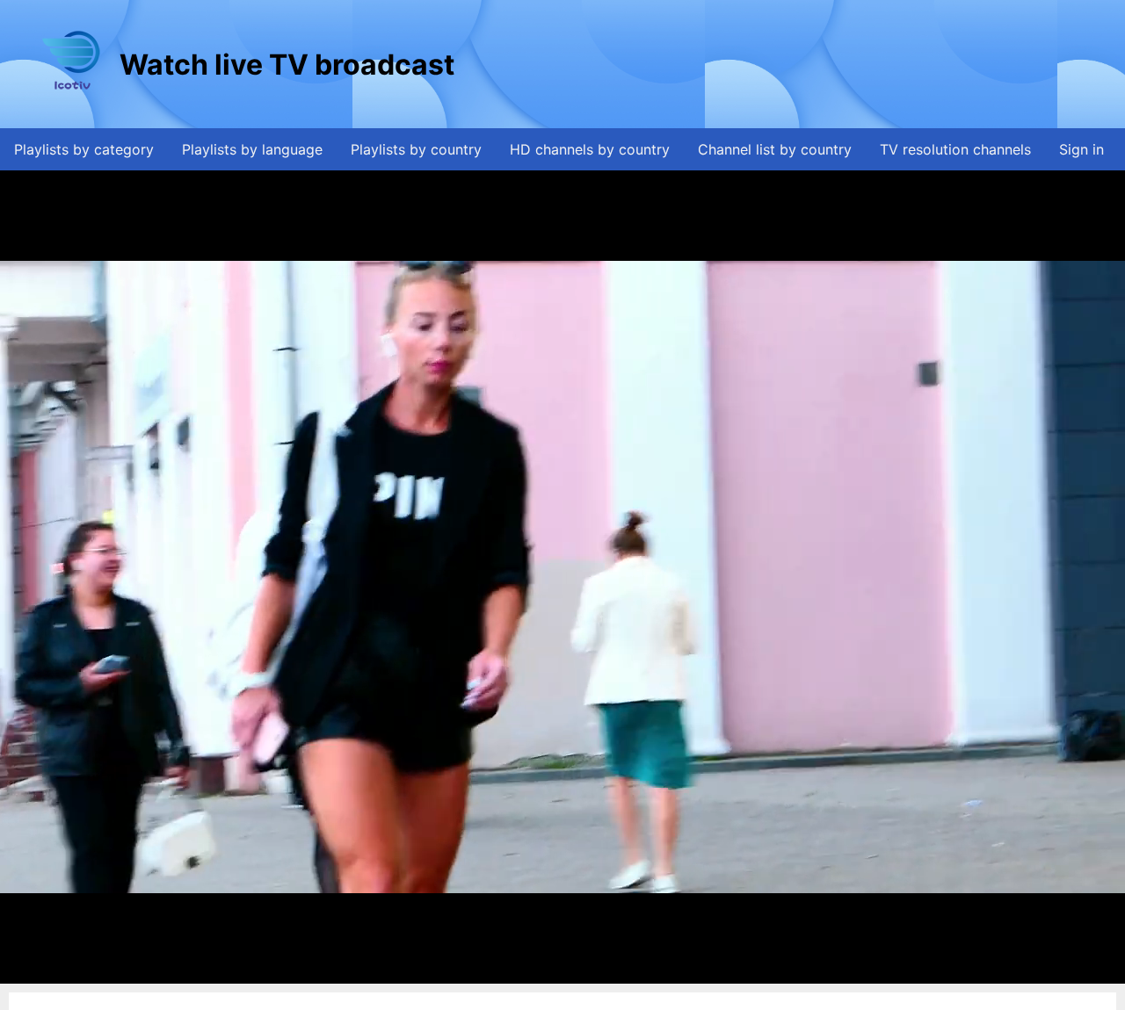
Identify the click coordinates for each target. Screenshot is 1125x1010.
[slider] (558, 971)
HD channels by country (590, 149)
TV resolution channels (955, 149)
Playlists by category (84, 149)
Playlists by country (416, 149)
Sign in (1081, 149)
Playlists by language (252, 149)
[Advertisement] (778, 64)
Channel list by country (775, 149)
